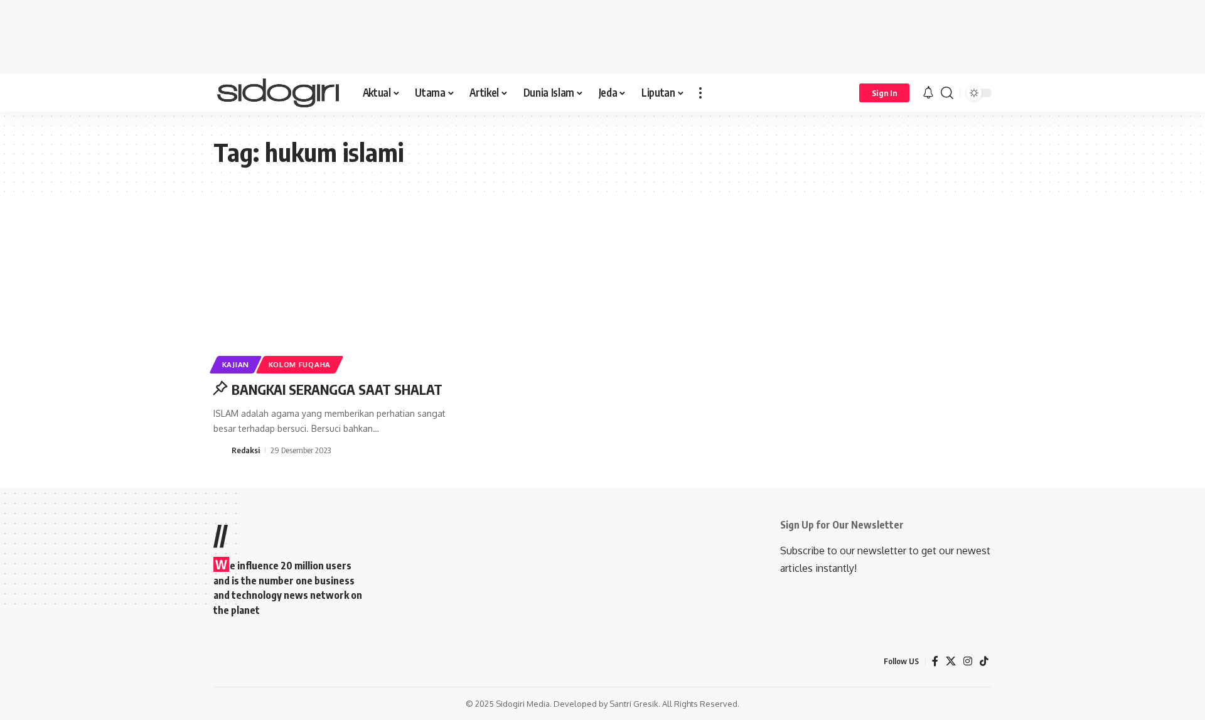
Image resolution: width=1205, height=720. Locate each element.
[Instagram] (967, 661)
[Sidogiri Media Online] (278, 93)
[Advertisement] (602, 34)
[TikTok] (984, 661)
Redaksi (246, 450)
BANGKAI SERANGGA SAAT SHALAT (337, 389)
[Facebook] (935, 661)
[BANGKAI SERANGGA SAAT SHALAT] (334, 296)
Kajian (235, 364)
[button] (700, 93)
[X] (951, 661)
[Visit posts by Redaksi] (220, 450)
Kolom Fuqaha (300, 364)
